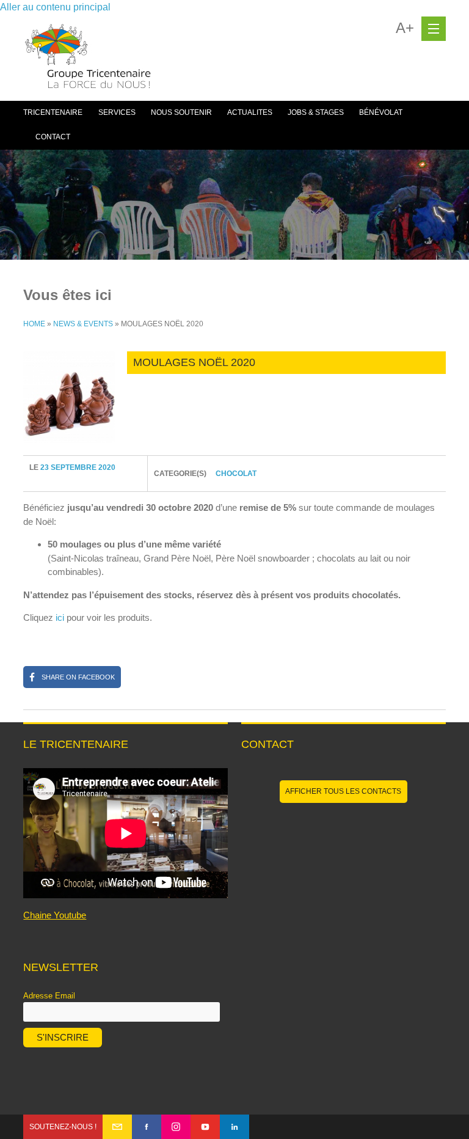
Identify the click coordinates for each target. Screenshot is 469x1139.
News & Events (83, 324)
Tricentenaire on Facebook (146, 1127)
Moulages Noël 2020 (194, 362)
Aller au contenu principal (55, 7)
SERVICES (117, 112)
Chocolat (236, 473)
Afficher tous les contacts (343, 791)
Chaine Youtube (54, 915)
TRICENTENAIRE (52, 112)
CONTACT (52, 137)
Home (34, 324)
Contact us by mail (117, 1127)
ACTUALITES (249, 112)
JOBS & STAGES (316, 112)
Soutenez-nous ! (62, 1127)
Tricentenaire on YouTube (205, 1127)
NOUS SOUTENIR (181, 112)
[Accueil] (88, 62)
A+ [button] (405, 28)
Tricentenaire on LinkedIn (234, 1127)
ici (60, 617)
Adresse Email (49, 995)
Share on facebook (78, 677)
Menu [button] (433, 28)
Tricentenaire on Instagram (176, 1127)
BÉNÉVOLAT (380, 112)
